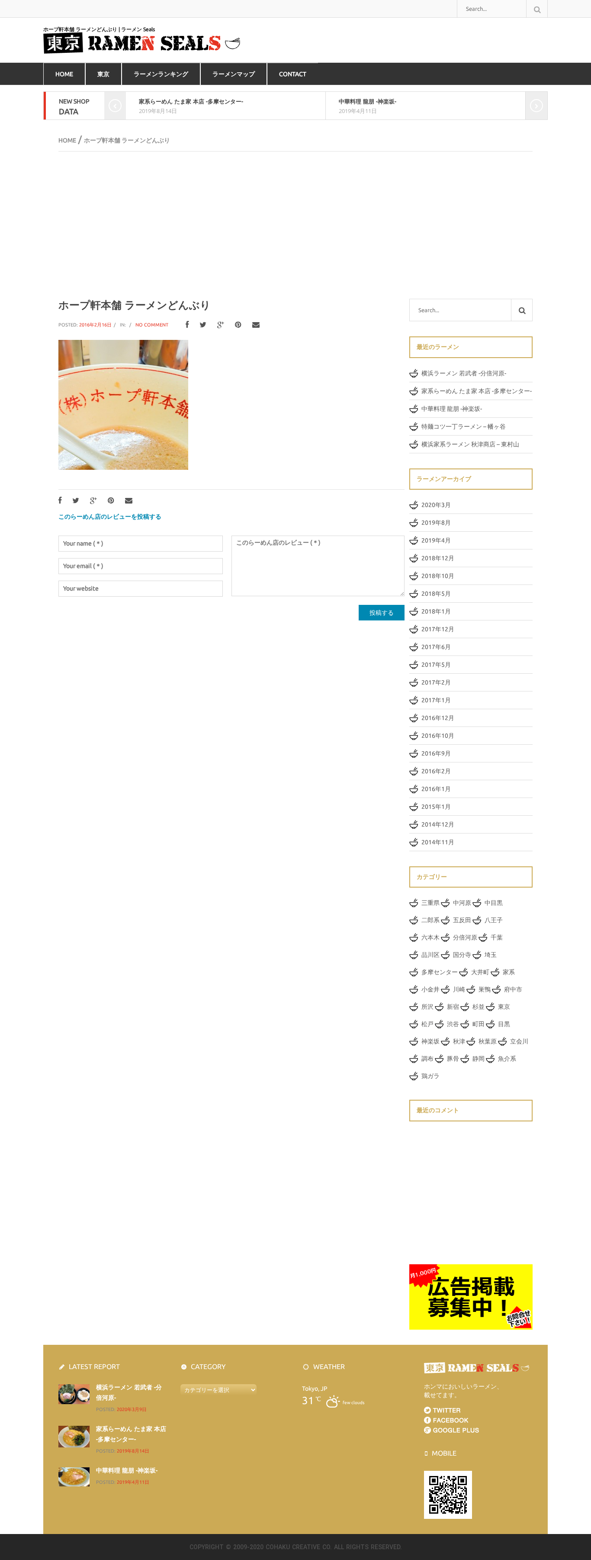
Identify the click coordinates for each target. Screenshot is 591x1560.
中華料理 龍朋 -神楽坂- (367, 101)
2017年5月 (436, 664)
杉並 (478, 1006)
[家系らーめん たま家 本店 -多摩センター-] (74, 1436)
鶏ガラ (430, 1075)
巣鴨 (485, 989)
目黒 (504, 1024)
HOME (64, 74)
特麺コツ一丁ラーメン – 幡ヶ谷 (463, 426)
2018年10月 (437, 575)
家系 (509, 972)
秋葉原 (488, 1041)
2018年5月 (436, 593)
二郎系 (430, 920)
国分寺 (462, 954)
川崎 (459, 989)
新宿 (453, 1006)
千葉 (497, 937)
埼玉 (491, 954)
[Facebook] (187, 325)
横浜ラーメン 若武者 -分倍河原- (463, 373)
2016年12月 (437, 717)
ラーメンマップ (233, 74)
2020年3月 (436, 504)
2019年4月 (436, 540)
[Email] (256, 325)
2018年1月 (436, 611)
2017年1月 (436, 700)
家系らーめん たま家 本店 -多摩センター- (191, 101)
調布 (427, 1058)
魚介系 (507, 1058)
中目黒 (494, 902)
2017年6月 (436, 646)
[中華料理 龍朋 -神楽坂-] (74, 1476)
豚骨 (453, 1058)
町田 (478, 1024)
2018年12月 (437, 558)
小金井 (430, 989)
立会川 (519, 1041)
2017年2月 (436, 682)
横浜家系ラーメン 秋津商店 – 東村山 (470, 444)
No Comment (151, 324)
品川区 (430, 954)
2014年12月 (437, 824)
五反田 (462, 920)
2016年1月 (436, 788)
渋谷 (453, 1024)
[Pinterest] (238, 325)
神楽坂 (430, 1041)
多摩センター (439, 972)
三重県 (430, 902)
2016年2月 (436, 771)
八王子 (494, 920)
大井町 (480, 972)
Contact (292, 74)
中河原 (462, 902)
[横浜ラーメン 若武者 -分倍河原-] (74, 1393)
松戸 (427, 1024)
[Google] (220, 325)
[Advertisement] (295, 225)
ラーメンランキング (161, 74)
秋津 (459, 1041)
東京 (103, 74)
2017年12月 (437, 629)
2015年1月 (436, 806)
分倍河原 (465, 937)
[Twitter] (202, 325)
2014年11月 (437, 842)
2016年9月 (436, 753)
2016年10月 (437, 735)
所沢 (427, 1006)
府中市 (513, 989)
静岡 (478, 1058)
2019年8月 (436, 522)
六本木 (430, 937)
